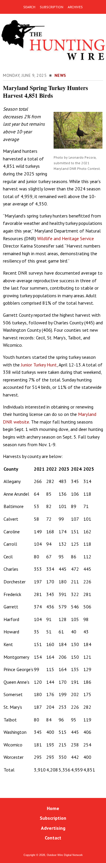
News (60, 75)
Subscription (53, 818)
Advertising (53, 828)
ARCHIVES (75, 7)
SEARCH (29, 7)
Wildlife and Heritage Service (65, 238)
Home (53, 808)
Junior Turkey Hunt (39, 365)
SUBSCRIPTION (51, 7)
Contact (53, 838)
